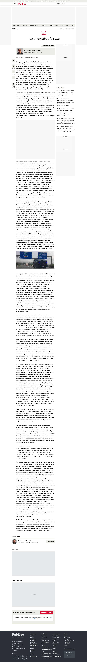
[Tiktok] (16, 659)
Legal (54, 651)
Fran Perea (68, 1)
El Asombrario (55, 643)
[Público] (22, 4)
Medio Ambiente (45, 25)
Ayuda (15, 650)
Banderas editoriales (69, 640)
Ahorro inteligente (45, 642)
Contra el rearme (45, 654)
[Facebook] (18, 656)
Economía (67, 25)
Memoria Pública (33, 645)
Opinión (19, 25)
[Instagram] (26, 656)
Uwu (42, 639)
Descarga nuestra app (69, 648)
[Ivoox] (26, 659)
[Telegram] (18, 659)
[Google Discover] (16, 656)
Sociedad (32, 640)
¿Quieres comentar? (47, 612)
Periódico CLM (56, 639)
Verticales (44, 633)
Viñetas (72, 28)
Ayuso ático (34, 1)
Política (14, 25)
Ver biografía (50, 541)
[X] (21, 656)
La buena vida (44, 637)
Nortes (54, 640)
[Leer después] (13, 71)
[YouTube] (13, 659)
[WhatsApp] (23, 659)
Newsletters (16, 643)
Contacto (66, 645)
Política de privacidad (57, 656)
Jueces (30, 1)
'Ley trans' (39, 1)
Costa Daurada (56, 1)
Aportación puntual (18, 645)
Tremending (24, 25)
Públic (31, 651)
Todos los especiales (46, 658)
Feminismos (37, 25)
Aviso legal (55, 653)
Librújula (54, 645)
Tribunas (68, 28)
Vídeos (31, 653)
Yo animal (43, 645)
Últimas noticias (33, 656)
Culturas (57, 25)
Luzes (54, 647)
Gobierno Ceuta (21, 1)
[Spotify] (21, 659)
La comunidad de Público (20, 648)
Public (72, 25)
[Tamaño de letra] (13, 77)
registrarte (35, 618)
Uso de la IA (67, 643)
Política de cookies (56, 654)
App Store (70, 655)
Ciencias (62, 25)
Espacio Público (56, 635)
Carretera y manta (45, 647)
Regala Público (17, 646)
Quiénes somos (67, 635)
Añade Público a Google (48, 45)
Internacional (31, 25)
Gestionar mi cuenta (18, 641)
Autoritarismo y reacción (47, 656)
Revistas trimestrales (47, 649)
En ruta (43, 643)
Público (18, 634)
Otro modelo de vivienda (46, 653)
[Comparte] (13, 60)
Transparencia (67, 637)
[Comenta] (13, 66)
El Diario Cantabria (56, 637)
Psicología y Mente (45, 640)
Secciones (32, 633)
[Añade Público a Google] (13, 656)
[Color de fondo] (13, 84)
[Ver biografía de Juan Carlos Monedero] (14, 541)
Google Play (70, 652)
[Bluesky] (23, 656)
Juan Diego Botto (62, 1)
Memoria (52, 25)
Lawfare (43, 651)
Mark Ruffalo (43, 1)
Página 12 (55, 648)
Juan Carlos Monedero (35, 50)
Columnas (15, 28)
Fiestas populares (50, 1)
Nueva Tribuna (56, 642)
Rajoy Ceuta (26, 1)
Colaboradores (56, 633)
